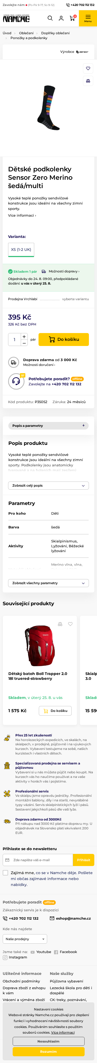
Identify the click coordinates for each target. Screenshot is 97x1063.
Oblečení (26, 33)
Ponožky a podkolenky (29, 38)
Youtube (43, 952)
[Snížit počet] (24, 343)
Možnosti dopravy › (64, 271)
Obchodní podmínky (21, 981)
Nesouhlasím (48, 1041)
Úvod (7, 33)
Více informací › (22, 215)
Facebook (68, 952)
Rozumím (48, 1052)
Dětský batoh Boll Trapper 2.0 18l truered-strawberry (37, 676)
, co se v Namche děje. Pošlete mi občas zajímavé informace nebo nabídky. (52, 878)
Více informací (63, 1032)
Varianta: (17, 236)
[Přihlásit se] (61, 18)
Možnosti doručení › (39, 365)
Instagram (18, 957)
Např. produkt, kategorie (37, 46)
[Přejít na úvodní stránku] (16, 18)
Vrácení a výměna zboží (24, 1000)
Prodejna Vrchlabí (22, 299)
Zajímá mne (22, 872)
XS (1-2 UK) (21, 249)
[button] (50, 18)
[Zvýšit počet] (24, 336)
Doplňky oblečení (55, 33)
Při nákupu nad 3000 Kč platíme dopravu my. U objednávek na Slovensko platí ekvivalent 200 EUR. (53, 828)
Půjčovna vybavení (66, 981)
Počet (14, 339)
